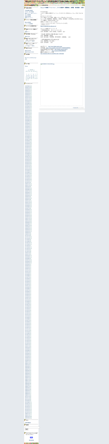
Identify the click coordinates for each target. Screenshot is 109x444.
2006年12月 (27, 413)
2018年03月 (27, 231)
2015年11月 (27, 271)
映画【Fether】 (28, 50)
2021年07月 (27, 173)
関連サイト (27, 31)
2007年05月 (27, 406)
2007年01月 (27, 412)
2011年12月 (27, 328)
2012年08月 (27, 318)
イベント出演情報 (29, 23)
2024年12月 (27, 114)
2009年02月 (27, 376)
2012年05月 (27, 323)
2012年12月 (27, 314)
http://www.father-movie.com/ (55, 46)
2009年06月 (27, 370)
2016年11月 (27, 254)
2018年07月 (27, 225)
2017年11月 (27, 237)
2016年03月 (27, 265)
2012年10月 (27, 316)
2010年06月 (27, 353)
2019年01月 (27, 216)
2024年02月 (27, 129)
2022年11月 (27, 150)
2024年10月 (27, 117)
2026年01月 (27, 96)
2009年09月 (27, 366)
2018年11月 (27, 219)
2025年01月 (27, 113)
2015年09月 (27, 274)
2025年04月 (27, 109)
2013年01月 (27, 313)
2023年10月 (27, 135)
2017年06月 (27, 244)
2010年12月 (27, 344)
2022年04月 (27, 160)
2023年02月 (27, 146)
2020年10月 (27, 186)
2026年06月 (27, 89)
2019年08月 (27, 206)
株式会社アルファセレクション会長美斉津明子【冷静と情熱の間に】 (50, 1)
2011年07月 (27, 334)
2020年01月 (27, 199)
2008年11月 (27, 380)
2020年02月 (27, 198)
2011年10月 (27, 331)
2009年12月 (27, 362)
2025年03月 (27, 110)
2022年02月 (27, 163)
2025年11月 (27, 99)
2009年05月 (27, 372)
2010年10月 (27, 347)
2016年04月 (27, 264)
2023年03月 (27, 145)
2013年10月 (27, 300)
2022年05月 (27, 159)
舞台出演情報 (28, 22)
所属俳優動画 (28, 422)
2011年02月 (27, 341)
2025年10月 (27, 100)
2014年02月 (27, 295)
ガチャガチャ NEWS (29, 41)
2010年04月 (27, 356)
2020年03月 (27, 196)
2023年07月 (27, 139)
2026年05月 (27, 90)
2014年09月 (27, 287)
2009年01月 (27, 377)
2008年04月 (27, 390)
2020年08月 (27, 189)
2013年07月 (27, 304)
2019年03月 (27, 214)
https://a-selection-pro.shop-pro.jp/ (48, 26)
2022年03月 (27, 162)
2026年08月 (27, 86)
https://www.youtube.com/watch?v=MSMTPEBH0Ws (58, 47)
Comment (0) (76, 107)
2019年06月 (27, 209)
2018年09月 (27, 222)
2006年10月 (27, 416)
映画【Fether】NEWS (29, 52)
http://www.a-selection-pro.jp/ (30, 57)
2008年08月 (27, 384)
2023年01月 (27, 147)
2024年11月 (27, 116)
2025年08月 (27, 103)
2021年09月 (27, 170)
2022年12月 (27, 149)
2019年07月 (27, 208)
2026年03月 (27, 93)
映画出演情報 (28, 16)
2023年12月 (27, 132)
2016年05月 (27, 262)
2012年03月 (27, 324)
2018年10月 (27, 221)
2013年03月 (27, 310)
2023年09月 (27, 136)
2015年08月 (27, 275)
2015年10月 (27, 272)
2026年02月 (27, 94)
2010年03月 (27, 357)
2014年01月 (27, 297)
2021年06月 (27, 175)
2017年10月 (27, 238)
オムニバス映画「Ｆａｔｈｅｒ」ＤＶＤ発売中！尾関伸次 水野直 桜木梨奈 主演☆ (62, 7)
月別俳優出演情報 (29, 10)
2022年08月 (27, 155)
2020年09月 (27, 188)
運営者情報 (31, 440)
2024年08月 (27, 120)
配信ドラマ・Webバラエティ (31, 13)
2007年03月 (27, 409)
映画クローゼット (29, 17)
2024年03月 (27, 127)
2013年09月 (27, 301)
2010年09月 (27, 349)
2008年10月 (27, 382)
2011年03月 (27, 340)
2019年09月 (27, 205)
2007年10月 (27, 399)
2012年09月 (27, 317)
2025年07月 (27, 104)
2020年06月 (27, 192)
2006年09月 (27, 418)
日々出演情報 (28, 14)
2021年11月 (27, 168)
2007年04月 (27, 407)
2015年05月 (27, 280)
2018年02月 (27, 232)
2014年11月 (27, 285)
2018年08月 (27, 224)
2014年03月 (27, 294)
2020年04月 (27, 195)
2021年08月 (27, 172)
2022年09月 (27, 153)
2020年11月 (27, 185)
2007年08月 (27, 402)
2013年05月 (27, 307)
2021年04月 (27, 178)
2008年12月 (27, 379)
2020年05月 (27, 193)
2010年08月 (27, 350)
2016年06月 (27, 261)
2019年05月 (27, 211)
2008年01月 (27, 395)
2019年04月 (27, 212)
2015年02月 (27, 282)
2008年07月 (27, 386)
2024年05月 (27, 124)
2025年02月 (27, 112)
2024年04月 (27, 126)
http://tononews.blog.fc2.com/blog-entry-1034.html (52, 53)
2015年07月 (27, 277)
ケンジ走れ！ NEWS (29, 45)
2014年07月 (27, 290)
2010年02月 (27, 359)
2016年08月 (27, 258)
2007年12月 (27, 396)
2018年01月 (27, 234)
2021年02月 (27, 180)
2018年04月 (27, 229)
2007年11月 (27, 397)
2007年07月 (27, 403)
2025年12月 (27, 97)
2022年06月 (27, 158)
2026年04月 (27, 91)
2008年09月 (27, 383)
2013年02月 (27, 311)
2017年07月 (27, 242)
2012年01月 (27, 327)
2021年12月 (27, 166)
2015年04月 (27, 281)
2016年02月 (27, 267)
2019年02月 (27, 215)
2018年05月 (27, 228)
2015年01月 (27, 284)
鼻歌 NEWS (27, 36)
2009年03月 (27, 374)
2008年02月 (27, 393)
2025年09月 (27, 101)
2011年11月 (27, 330)
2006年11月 (27, 415)
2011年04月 (27, 339)
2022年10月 (27, 152)
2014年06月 (27, 291)
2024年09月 (27, 119)
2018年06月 (27, 226)
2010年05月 (27, 354)
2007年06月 (27, 405)
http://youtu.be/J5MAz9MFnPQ (59, 50)
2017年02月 (27, 249)
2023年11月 (27, 133)
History (26, 66)
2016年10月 (27, 255)
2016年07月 (27, 260)
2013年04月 (27, 308)
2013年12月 (27, 298)
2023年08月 (27, 137)
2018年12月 (27, 218)
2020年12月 (27, 183)
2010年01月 (27, 360)
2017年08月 (27, 241)
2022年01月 (27, 165)
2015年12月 (27, 270)
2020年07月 (27, 191)
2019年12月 (27, 201)
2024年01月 (27, 130)
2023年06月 (27, 140)
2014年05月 (27, 293)
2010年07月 (27, 351)
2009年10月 (27, 364)
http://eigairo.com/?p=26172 (61, 49)
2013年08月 (27, 303)
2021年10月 (27, 169)
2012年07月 (27, 320)
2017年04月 (27, 247)
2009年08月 (27, 367)
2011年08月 (27, 333)
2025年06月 (27, 106)
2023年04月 (27, 143)
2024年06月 (27, 123)
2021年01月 (27, 182)
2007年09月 (27, 400)
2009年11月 (27, 363)
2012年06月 (27, 321)
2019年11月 (27, 202)
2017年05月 (27, 245)
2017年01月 (27, 251)
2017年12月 (27, 235)
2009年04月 (27, 373)
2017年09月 (27, 239)
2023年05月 (27, 142)
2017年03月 (27, 248)
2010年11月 (27, 346)
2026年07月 (27, 87)
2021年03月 (27, 179)
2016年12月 (27, 252)
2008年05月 (27, 389)
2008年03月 (27, 392)
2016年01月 (27, 268)
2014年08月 (27, 288)
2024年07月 (27, 122)
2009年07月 (27, 369)
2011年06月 (27, 336)
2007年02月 (27, 410)
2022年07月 (27, 156)
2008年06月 (27, 387)
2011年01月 (27, 343)
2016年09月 (27, 257)
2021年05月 (27, 176)
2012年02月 (27, 326)
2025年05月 (27, 107)
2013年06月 (27, 305)
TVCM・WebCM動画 (29, 11)
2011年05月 (27, 337)
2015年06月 (27, 278)
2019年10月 (27, 203)
